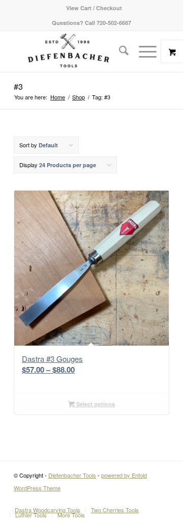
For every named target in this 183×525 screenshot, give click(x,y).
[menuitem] (94, 8)
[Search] (119, 51)
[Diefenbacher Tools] (76, 51)
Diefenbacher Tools (72, 475)
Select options (95, 404)
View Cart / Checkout (94, 8)
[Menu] (143, 51)
